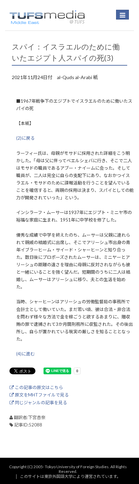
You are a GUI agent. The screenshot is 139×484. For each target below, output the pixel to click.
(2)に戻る (25, 138)
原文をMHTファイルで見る (41, 394)
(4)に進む (25, 353)
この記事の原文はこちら (38, 387)
